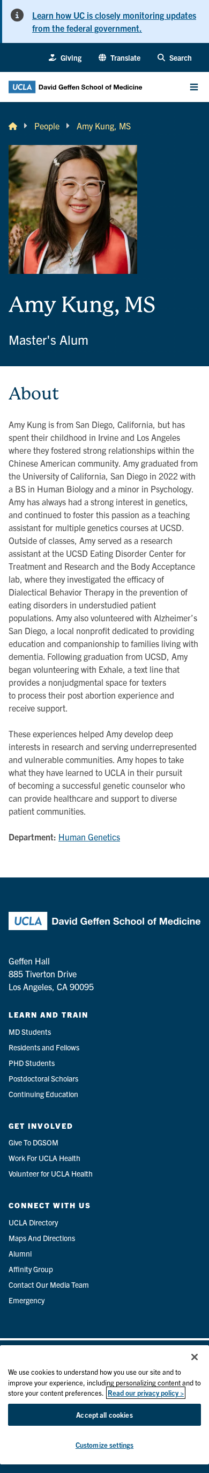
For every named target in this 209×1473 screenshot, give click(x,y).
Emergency (26, 1300)
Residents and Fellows (44, 1047)
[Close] (194, 1357)
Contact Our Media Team (49, 1284)
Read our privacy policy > (146, 1392)
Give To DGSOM (33, 1142)
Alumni (20, 1253)
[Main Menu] (194, 87)
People (46, 125)
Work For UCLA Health (44, 1158)
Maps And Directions (42, 1238)
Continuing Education (43, 1094)
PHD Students (32, 1063)
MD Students (30, 1031)
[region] (104, 1404)
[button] (119, 58)
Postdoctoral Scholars (43, 1078)
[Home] (13, 125)
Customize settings (104, 1444)
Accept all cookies (104, 1414)
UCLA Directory (33, 1222)
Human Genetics (89, 836)
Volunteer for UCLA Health (51, 1173)
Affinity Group (31, 1269)
